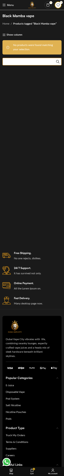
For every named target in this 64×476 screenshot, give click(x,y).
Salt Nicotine (13, 405)
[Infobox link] (32, 256)
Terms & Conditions (17, 442)
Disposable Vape (15, 392)
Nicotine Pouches (16, 412)
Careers (10, 455)
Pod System (12, 398)
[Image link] (15, 326)
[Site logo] (32, 4)
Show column (14, 34)
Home (5, 23)
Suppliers (11, 448)
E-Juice (10, 385)
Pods (8, 419)
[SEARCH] (58, 61)
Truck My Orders (15, 435)
